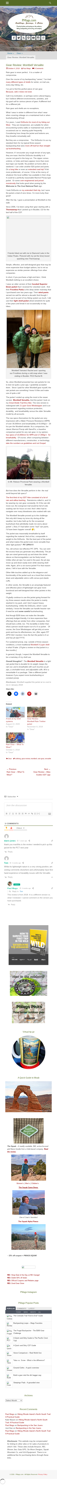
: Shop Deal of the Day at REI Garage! (23, 1275)
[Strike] (16, 813)
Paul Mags (27, 68)
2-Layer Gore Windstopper (31, 406)
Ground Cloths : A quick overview (26, 1368)
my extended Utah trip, (31, 190)
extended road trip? (36, 169)
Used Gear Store (15, 1283)
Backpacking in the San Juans (30, 1425)
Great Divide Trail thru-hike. (20, 403)
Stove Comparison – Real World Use (27, 1353)
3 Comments (38, 68)
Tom (21, 891)
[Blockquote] (25, 813)
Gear (20, 53)
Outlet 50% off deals (17, 1278)
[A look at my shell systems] (15, 712)
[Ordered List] (19, 813)
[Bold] (6, 813)
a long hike (13, 169)
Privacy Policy (42, 1474)
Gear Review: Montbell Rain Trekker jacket (36, 721)
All (39, 1312)
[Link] (32, 813)
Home (10, 53)
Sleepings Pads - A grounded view (26, 1383)
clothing (18, 759)
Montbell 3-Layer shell (40, 645)
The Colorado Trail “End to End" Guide (28, 1316)
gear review (26, 759)
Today (18, 1312)
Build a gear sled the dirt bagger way (27, 1375)
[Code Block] (28, 813)
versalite (48, 759)
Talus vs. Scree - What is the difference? (29, 1360)
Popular (11, 1309)
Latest (31, 1309)
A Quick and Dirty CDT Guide (24, 1345)
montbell (34, 759)
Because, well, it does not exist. (19, 92)
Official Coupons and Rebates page (22, 1281)
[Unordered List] (22, 813)
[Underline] (12, 813)
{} (35, 814)
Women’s (20, 1183)
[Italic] (9, 813)
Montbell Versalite (35, 661)
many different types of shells (18, 82)
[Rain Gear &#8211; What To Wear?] (15, 737)
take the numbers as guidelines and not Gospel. (26, 443)
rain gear (41, 759)
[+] (38, 814)
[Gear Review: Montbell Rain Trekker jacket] (36, 712)
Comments (21, 1309)
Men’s (27, 1183)
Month (33, 1312)
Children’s (35, 1183)
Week (26, 1312)
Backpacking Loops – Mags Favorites (27, 1323)
